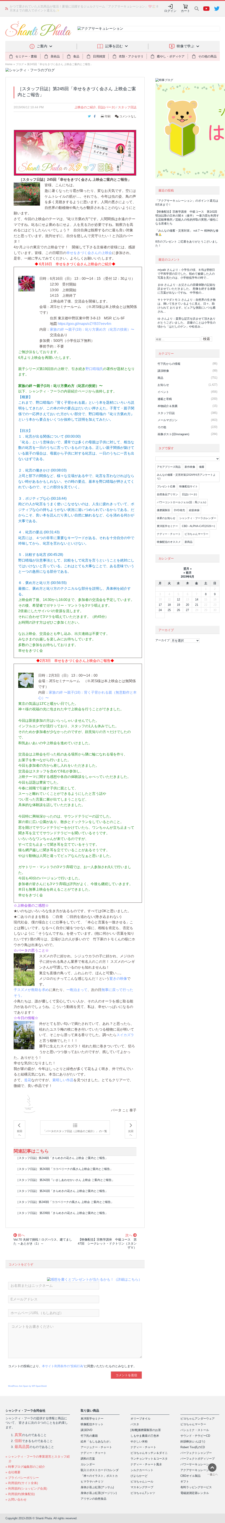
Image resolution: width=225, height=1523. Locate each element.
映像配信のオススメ (169, 541)
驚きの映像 (118, 978)
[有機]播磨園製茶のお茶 (146, 1430)
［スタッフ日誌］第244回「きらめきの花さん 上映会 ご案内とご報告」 (62, 1158)
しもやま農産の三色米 (145, 1435)
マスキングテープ (142, 1487)
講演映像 (163, 370)
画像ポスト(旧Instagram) (173, 434)
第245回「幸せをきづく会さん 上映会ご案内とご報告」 (60, 64)
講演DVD (86, 1430)
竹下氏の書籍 (89, 1435)
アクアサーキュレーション (197, 1470)
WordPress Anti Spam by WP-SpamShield (27, 1386)
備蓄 (201, 466)
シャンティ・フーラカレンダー (197, 518)
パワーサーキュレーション (197, 1464)
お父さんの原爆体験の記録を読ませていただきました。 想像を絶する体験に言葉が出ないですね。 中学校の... (187, 288)
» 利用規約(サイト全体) (21, 1483)
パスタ (135, 1424)
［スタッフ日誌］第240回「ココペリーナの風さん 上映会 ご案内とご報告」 (65, 1202)
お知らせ (163, 385)
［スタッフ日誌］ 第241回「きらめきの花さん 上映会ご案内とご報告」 (62, 1191)
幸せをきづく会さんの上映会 (89, 253)
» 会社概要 (12, 1472)
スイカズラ (125, 1035)
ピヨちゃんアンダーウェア (197, 1418)
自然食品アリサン (167, 494)
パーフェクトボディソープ (197, 1458)
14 (196, 599)
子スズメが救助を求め (31, 990)
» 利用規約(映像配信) (20, 1494)
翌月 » (187, 568)
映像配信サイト (188, 486)
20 (187, 604)
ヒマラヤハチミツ (92, 1481)
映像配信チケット (92, 1424)
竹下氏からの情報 (169, 363)
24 (160, 610)
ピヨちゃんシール (142, 1481)
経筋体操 (194, 510)
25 (169, 610)
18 (169, 604)
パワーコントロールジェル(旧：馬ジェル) (181, 502)
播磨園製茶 (163, 510)
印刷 (108, 116)
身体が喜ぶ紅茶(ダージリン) (99, 1493)
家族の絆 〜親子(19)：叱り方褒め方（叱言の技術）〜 (92, 329)
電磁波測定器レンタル (194, 1493)
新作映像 (190, 466)
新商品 (188, 541)
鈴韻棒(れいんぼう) (192, 1441)
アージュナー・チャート (96, 1447)
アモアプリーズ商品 (169, 466)
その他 (162, 427)
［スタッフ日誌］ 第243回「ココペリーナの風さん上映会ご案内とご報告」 (64, 1169)
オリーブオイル (141, 1418)
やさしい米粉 (139, 1441)
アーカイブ (162, 640)
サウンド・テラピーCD (195, 1435)
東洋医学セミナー (167, 526)
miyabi (162, 269)
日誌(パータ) (106, 107)
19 (178, 604)
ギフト (184, 1481)
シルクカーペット (142, 1470)
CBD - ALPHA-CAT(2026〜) (198, 526)
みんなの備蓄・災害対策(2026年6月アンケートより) (186, 476)
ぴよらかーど (139, 1475)
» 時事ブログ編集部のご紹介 (25, 1466)
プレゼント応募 (166, 486)
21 (196, 604)
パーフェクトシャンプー (196, 1453)
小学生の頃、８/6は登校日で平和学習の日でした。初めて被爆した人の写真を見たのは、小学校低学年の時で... (186, 273)
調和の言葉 (88, 1458)
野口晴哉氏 (94, 369)
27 (187, 610)
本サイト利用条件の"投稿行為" (63, 1366)
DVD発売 (179, 510)
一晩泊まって (76, 990)
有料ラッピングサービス (196, 1487)
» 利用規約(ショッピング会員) (26, 1488)
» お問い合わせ (16, 1499)
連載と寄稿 (165, 399)
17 (160, 604)
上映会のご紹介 (85, 107)
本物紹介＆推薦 (168, 406)
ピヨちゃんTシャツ (143, 1493)
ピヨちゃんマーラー (196, 534)
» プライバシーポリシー (22, 1477)
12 (178, 599)
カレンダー (88, 1464)
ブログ (20, 64)
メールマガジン (168, 420)
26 (178, 610)
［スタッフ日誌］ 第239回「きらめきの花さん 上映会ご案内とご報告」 (62, 1213)
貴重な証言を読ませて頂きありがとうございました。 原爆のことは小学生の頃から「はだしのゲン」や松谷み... (187, 322)
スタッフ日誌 (127, 107)
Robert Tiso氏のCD (192, 1447)
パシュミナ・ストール (194, 1430)
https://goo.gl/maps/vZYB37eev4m (84, 324)
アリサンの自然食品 (93, 1498)
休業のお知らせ (166, 518)
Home (9, 64)
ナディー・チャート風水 (146, 1464)
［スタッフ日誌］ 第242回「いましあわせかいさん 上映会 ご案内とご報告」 (65, 1180)
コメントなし (127, 116)
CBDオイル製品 (190, 1475)
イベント (163, 392)
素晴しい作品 (62, 1080)
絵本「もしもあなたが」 (96, 1441)
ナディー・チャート (169, 534)
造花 (27, 1080)
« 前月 (187, 572)
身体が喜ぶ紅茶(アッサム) (97, 1487)
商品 (160, 377)
